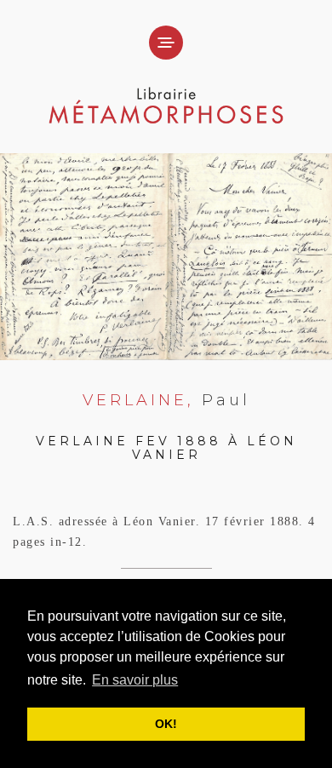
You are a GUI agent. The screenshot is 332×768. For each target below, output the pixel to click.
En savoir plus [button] (135, 680)
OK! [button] (166, 724)
